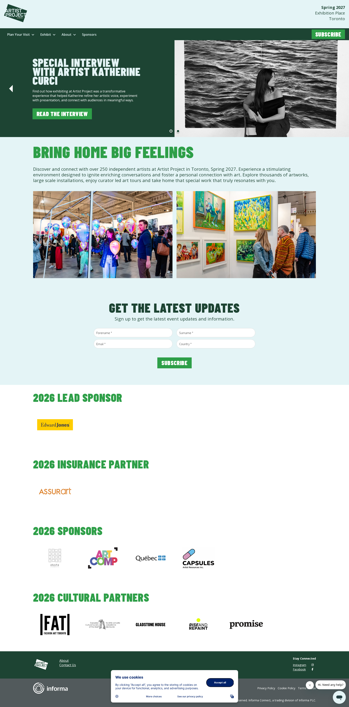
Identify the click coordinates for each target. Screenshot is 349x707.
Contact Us (67, 665)
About (64, 660)
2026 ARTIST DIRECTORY (66, 109)
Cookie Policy (286, 688)
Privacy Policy (266, 688)
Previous (10, 88)
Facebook (299, 669)
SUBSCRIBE (328, 34)
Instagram (299, 665)
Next (338, 88)
